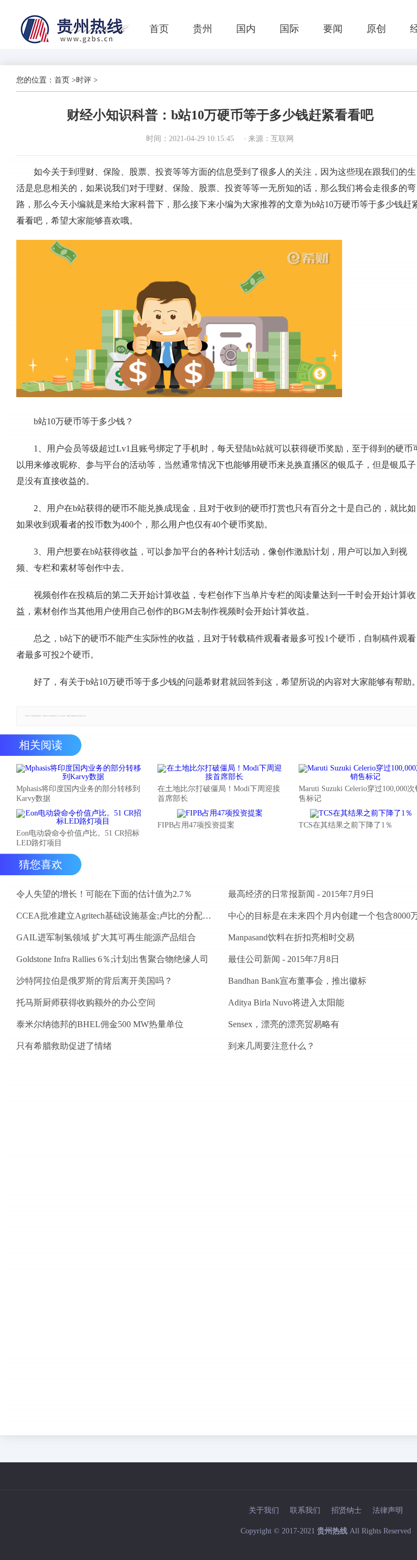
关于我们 (264, 1510)
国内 (246, 28)
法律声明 (387, 1510)
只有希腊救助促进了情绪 (64, 1045)
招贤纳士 (346, 1510)
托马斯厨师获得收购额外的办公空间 (85, 1002)
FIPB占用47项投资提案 (196, 825)
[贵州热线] (77, 43)
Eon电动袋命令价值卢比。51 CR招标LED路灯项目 (78, 838)
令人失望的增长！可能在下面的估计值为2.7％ (104, 894)
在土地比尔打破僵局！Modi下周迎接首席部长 (218, 794)
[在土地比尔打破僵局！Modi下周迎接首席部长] (219, 772)
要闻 (333, 28)
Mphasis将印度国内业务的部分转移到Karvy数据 (78, 794)
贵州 (202, 28)
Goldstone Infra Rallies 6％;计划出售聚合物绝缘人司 (112, 959)
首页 (159, 28)
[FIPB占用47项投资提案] (219, 813)
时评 (83, 80)
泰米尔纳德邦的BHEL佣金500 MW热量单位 (100, 1024)
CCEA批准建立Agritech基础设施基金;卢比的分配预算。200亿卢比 (117, 915)
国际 (289, 28)
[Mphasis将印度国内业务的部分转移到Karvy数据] (78, 772)
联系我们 (305, 1510)
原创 (376, 28)
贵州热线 (332, 1531)
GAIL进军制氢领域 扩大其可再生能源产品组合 (106, 937)
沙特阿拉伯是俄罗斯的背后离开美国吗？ (94, 980)
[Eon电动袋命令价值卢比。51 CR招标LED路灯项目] (78, 817)
